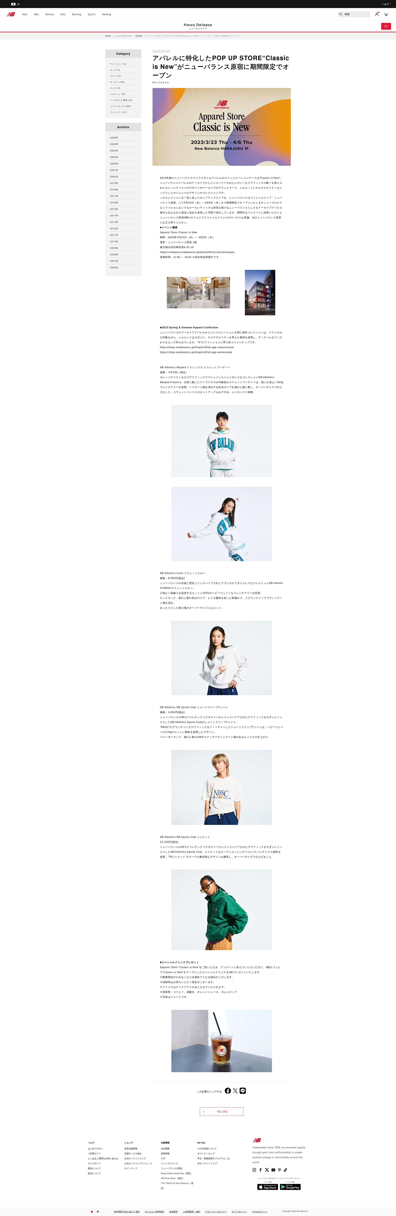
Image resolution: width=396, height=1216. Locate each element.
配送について (94, 1168)
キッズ (115, 70)
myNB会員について (207, 1148)
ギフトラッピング (206, 1153)
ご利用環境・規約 (191, 1211)
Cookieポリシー (259, 1211)
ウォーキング (118, 63)
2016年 (114, 202)
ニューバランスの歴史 (172, 1168)
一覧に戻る (221, 1111)
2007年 (114, 260)
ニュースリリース (169, 1163)
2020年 (114, 176)
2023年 (114, 157)
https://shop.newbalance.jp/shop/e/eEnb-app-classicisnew (197, 347)
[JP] (13, 4)
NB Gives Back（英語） (172, 1178)
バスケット (118, 94)
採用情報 (165, 1153)
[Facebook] (228, 1092)
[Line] (242, 1092)
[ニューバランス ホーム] (12, 14)
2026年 (114, 137)
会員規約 (173, 1211)
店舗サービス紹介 (133, 1153)
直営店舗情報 (130, 1148)
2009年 (114, 247)
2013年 (114, 221)
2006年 (114, 267)
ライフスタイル (161, 82)
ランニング (118, 112)
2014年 (114, 215)
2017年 (114, 195)
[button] (377, 14)
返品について (94, 1173)
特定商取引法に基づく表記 (127, 1211)
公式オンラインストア (135, 1158)
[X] (235, 1092)
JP (97, 1211)
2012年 (114, 228)
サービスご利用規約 (154, 1211)
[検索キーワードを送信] (341, 14)
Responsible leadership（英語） (177, 1173)
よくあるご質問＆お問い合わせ (103, 1158)
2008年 (114, 254)
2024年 (114, 150)
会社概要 (165, 1148)
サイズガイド (94, 1163)
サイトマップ (130, 1168)
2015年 (114, 208)
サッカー (117, 82)
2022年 (114, 163)
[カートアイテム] (386, 14)
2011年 (114, 234)
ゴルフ (115, 76)
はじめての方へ (95, 1148)
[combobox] (354, 14)
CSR (163, 1158)
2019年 (114, 182)
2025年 (114, 144)
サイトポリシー (239, 1211)
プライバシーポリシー (216, 1211)
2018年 (114, 189)
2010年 (114, 241)
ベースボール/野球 (121, 100)
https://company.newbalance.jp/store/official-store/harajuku (197, 252)
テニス (115, 88)
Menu (386, 26)
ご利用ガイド (94, 1153)
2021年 (114, 170)
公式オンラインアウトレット (138, 1163)
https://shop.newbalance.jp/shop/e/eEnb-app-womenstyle (196, 352)
